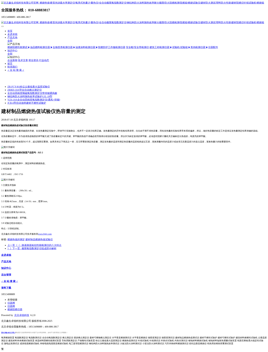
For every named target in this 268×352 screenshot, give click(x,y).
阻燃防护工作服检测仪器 (111, 47)
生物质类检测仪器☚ (64, 47)
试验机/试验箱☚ (181, 47)
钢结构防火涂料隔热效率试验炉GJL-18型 (29, 96)
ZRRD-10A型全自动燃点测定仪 (24, 90)
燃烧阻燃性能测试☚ (18, 47)
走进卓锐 (12, 34)
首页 (9, 31)
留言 (9, 63)
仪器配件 (213, 47)
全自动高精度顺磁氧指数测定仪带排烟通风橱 (32, 93)
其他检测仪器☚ (199, 47)
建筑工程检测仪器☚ (161, 47)
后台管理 (6, 274)
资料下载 (6, 287)
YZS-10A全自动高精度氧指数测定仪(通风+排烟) (33, 99)
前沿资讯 (33, 60)
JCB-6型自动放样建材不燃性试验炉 (26, 103)
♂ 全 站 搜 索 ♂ (15, 70)
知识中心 (12, 50)
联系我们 (12, 66)
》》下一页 (31, 248)
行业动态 (44, 60)
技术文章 (23, 60)
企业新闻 (12, 60)
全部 (9, 40)
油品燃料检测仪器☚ (41, 47)
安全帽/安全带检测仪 (137, 47)
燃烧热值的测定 (16, 239)
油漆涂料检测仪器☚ (86, 47)
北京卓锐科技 (21, 315)
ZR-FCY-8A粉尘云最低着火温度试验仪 (28, 86)
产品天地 (12, 37)
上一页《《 (34, 245)
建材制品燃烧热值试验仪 (39, 239)
